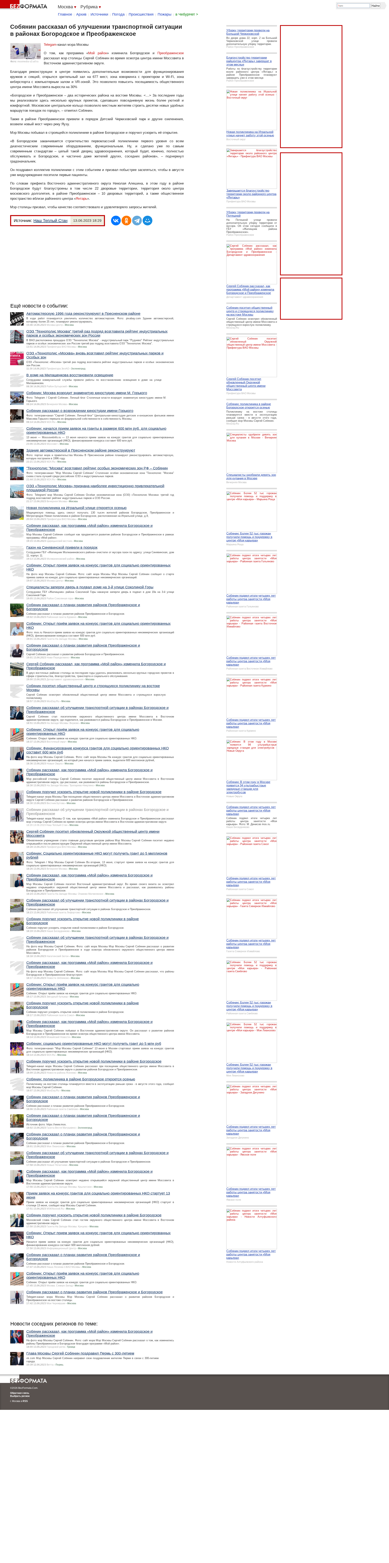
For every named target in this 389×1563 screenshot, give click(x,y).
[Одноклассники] (126, 220)
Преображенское (170, 53)
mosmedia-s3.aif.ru (27, 61)
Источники (99, 14)
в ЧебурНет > (186, 14)
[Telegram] (137, 220)
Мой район (97, 53)
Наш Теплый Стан (50, 220)
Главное (65, 14)
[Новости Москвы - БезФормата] (24, 5)
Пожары (164, 14)
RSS (25, 1401)
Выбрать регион (20, 1396)
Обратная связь (19, 1393)
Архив (81, 14)
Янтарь (81, 199)
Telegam (50, 45)
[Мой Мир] (147, 220)
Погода (118, 14)
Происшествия (141, 14)
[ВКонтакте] (116, 220)
